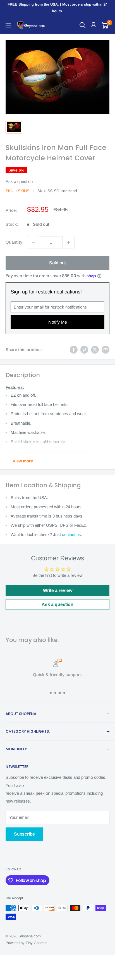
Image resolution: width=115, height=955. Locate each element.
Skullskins (17, 191)
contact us (71, 534)
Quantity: (15, 242)
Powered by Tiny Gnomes (26, 943)
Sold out (57, 262)
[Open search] (83, 25)
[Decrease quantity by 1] (33, 242)
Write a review (57, 590)
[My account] (93, 25)
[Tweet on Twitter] (95, 349)
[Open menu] (8, 25)
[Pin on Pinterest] (84, 349)
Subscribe (24, 834)
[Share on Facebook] (74, 349)
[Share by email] (105, 349)
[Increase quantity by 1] (68, 242)
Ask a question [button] (57, 604)
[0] (104, 25)
